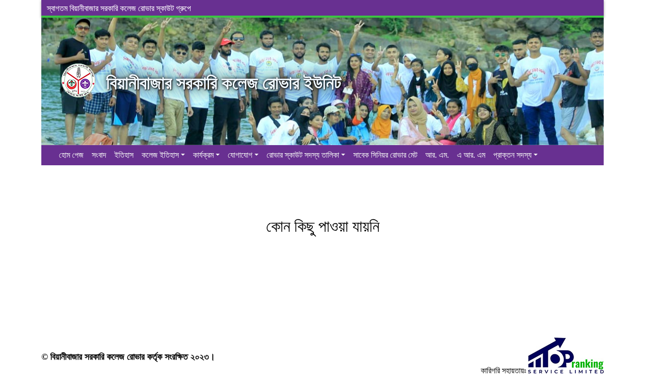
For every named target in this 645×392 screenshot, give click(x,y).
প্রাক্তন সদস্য (512, 155)
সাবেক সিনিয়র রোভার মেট (385, 155)
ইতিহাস (124, 155)
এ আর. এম (471, 155)
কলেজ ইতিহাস (160, 155)
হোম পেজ (71, 155)
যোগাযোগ (240, 155)
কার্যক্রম (203, 155)
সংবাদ (99, 155)
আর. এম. (437, 155)
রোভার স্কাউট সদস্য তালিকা (303, 155)
